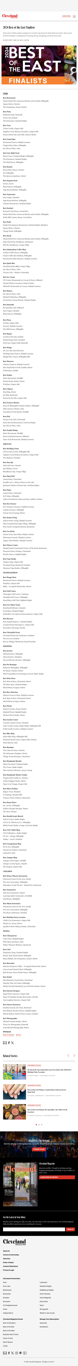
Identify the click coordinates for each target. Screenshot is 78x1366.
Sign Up (70, 1229)
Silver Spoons (8, 1342)
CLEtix (5, 1346)
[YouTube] (25, 1353)
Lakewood (43, 1282)
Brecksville (7, 1294)
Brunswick (6, 1302)
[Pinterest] (20, 1353)
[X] (12, 1353)
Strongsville (44, 1309)
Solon (42, 1305)
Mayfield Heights (46, 1286)
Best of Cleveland (9, 1323)
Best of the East (8, 1327)
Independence (8, 1313)
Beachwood (7, 1290)
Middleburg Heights (47, 1290)
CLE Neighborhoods (10, 1305)
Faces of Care (8, 1338)
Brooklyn (6, 1298)
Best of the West (9, 1331)
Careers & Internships (11, 1255)
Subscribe (66, 16)
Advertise (6, 1259)
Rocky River (44, 1302)
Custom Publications (10, 1266)
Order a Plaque (8, 1262)
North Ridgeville (45, 1298)
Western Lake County (47, 1313)
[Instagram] (16, 1353)
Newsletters (44, 1327)
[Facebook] (9, 1353)
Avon (5, 1282)
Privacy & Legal (8, 1270)
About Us (6, 1251)
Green (5, 1309)
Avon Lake (6, 1286)
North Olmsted (45, 1294)
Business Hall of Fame (10, 1334)
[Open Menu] (74, 16)
